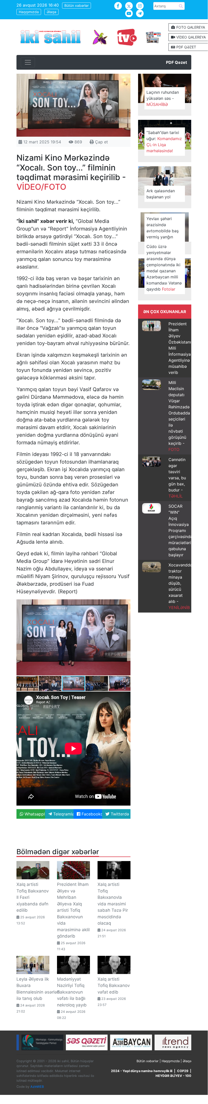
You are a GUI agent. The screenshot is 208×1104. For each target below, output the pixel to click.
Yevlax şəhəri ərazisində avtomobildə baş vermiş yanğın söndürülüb (162, 230)
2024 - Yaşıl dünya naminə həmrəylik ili (141, 1071)
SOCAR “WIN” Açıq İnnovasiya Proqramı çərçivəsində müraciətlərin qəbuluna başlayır (180, 530)
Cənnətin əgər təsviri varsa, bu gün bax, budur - (177, 478)
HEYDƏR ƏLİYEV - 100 (173, 1076)
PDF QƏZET (185, 47)
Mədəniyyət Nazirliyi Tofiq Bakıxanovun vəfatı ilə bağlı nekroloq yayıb (72, 992)
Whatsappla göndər (34, 813)
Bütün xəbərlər (76, 5)
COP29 (182, 1071)
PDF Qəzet (176, 62)
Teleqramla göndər (63, 813)
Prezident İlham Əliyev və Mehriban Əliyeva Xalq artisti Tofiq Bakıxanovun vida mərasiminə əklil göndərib (73, 910)
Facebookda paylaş (91, 813)
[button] (126, 604)
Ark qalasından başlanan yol (160, 193)
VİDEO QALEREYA (190, 37)
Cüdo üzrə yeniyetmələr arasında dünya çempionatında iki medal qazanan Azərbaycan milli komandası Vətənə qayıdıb (164, 268)
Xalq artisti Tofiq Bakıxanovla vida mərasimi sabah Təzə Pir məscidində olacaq (113, 904)
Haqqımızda (29, 12)
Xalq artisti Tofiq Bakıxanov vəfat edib (114, 986)
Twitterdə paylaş (120, 813)
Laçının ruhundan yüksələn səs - (162, 98)
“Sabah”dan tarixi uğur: (164, 141)
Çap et (101, 141)
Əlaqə (51, 12)
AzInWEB (37, 1087)
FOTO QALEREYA (190, 27)
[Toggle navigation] (28, 62)
